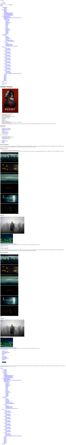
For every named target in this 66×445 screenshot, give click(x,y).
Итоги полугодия (8, 53)
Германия (7, 23)
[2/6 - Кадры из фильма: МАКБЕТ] (9, 172)
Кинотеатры (4, 356)
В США (5, 8)
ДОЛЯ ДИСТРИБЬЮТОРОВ (8, 15)
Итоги (3, 46)
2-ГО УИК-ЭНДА (8, 38)
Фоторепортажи (4, 357)
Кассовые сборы (4, 9)
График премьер (4, 7)
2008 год (5, 441)
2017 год (5, 63)
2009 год (5, 78)
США (5, 404)
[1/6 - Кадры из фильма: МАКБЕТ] (9, 162)
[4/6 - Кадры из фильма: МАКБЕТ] (9, 295)
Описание (3, 140)
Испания (7, 24)
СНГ (4, 35)
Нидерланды (8, 391)
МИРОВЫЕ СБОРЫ (9, 45)
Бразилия (7, 21)
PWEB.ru (14, 366)
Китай (7, 25)
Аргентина (7, 383)
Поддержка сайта (10, 366)
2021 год (5, 50)
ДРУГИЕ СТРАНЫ (7, 19)
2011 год (5, 76)
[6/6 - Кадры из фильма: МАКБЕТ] (9, 213)
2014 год (5, 74)
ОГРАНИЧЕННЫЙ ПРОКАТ (8, 14)
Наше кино (8, 115)
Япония (7, 33)
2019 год (5, 57)
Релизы (3, 350)
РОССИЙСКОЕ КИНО (9, 40)
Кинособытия (4, 358)
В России (5, 370)
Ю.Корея (7, 395)
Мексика (7, 28)
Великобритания (8, 22)
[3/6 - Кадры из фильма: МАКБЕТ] (9, 182)
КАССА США (6, 18)
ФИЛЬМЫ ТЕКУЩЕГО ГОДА (8, 375)
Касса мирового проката (6, 352)
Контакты (3, 2)
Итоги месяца (8, 48)
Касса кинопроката (5, 351)
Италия (7, 387)
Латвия (7, 26)
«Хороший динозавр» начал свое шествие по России (8, 347)
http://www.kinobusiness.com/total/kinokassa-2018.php (13, 73)
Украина (7, 30)
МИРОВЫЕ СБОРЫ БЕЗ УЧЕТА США (12, 408)
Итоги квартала (8, 49)
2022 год (5, 47)
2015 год (5, 70)
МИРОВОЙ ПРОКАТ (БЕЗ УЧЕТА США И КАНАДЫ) (12, 17)
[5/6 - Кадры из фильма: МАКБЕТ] (9, 203)
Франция (7, 31)
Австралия (7, 20)
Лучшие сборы (4, 34)
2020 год (5, 416)
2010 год (5, 77)
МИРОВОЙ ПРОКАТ (7, 379)
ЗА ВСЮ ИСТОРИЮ (9, 44)
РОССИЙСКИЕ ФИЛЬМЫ (8, 13)
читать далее (6, 245)
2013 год (5, 437)
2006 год (5, 80)
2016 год (5, 429)
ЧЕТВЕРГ (5, 11)
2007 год (5, 79)
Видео (3, 141)
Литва (7, 27)
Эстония (7, 32)
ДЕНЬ (5, 10)
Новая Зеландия (8, 29)
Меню (1, 5)
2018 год (5, 60)
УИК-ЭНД (7, 43)
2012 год (5, 75)
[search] (10, 4)
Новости (3, 81)
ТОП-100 (7, 39)
